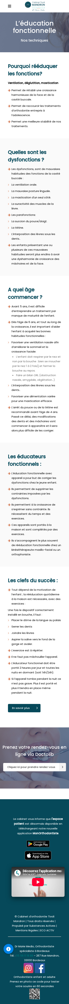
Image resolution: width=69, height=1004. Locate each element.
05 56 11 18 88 (24, 955)
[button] (8, 949)
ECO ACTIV (47, 930)
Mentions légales (27, 930)
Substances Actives (42, 926)
